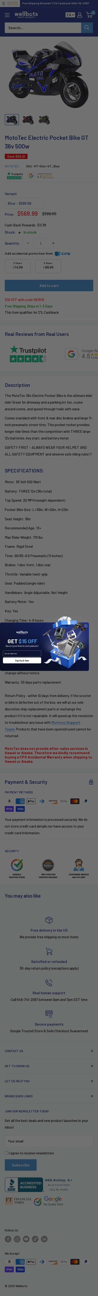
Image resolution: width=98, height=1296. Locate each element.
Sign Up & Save (22, 660)
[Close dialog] (85, 625)
